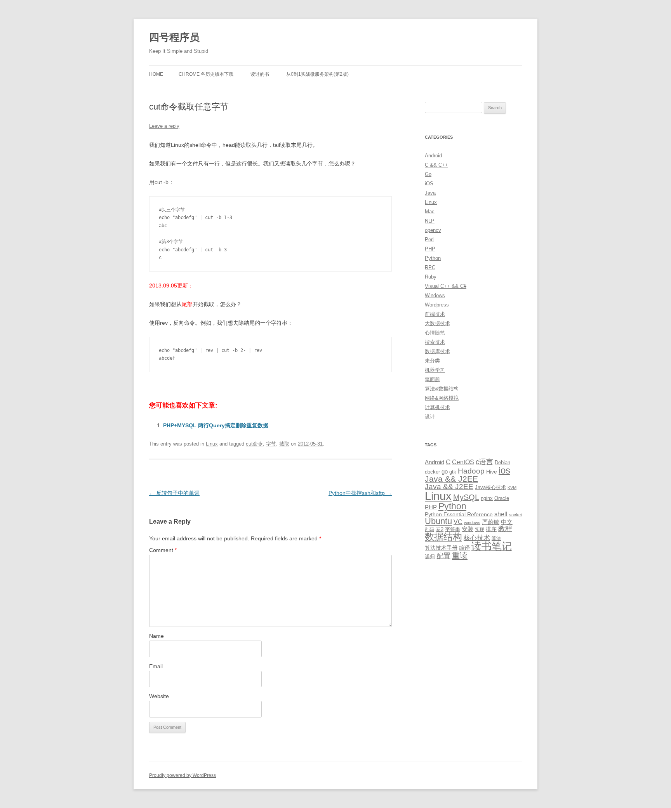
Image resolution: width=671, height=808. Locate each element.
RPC (430, 267)
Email (156, 666)
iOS (429, 183)
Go (428, 174)
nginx (487, 498)
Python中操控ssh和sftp (360, 493)
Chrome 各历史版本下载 (206, 74)
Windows (435, 295)
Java (430, 193)
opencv (433, 230)
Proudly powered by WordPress (182, 775)
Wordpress (437, 305)
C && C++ (436, 165)
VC (458, 521)
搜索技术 (435, 342)
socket (515, 514)
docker (432, 472)
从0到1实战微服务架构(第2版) (317, 74)
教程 (505, 529)
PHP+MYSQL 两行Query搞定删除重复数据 (215, 425)
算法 (496, 538)
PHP (430, 249)
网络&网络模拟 (442, 398)
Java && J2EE (451, 478)
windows (472, 522)
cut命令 (254, 444)
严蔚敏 (490, 522)
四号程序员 (174, 37)
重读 (460, 555)
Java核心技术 (490, 487)
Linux (212, 444)
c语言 (484, 462)
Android (433, 155)
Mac (430, 211)
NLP (430, 221)
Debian (502, 462)
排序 (491, 529)
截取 (284, 444)
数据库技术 (437, 351)
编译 (464, 548)
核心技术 (477, 538)
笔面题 (432, 379)
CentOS (463, 461)
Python (433, 258)
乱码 (429, 529)
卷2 (439, 529)
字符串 (452, 529)
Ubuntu (438, 521)
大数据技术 (437, 323)
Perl (429, 239)
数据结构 (443, 537)
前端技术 (435, 314)
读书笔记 (491, 546)
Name (156, 636)
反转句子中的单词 (174, 493)
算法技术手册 (441, 548)
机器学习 (435, 370)
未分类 (432, 361)
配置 (443, 556)
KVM (512, 487)
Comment (163, 550)
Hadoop (471, 471)
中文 (507, 522)
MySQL (466, 497)
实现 (479, 529)
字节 (271, 444)
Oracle (501, 498)
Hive (491, 471)
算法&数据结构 (442, 389)
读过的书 (259, 74)
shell (501, 513)
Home (156, 74)
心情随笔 (435, 333)
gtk (452, 472)
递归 (430, 556)
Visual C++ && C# (445, 286)
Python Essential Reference (459, 514)
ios (504, 470)
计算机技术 (437, 407)
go (445, 471)
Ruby (430, 277)
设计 (430, 417)
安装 (467, 529)
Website (159, 696)
